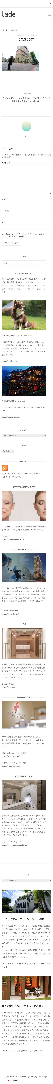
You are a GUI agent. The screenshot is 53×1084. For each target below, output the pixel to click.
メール (5, 211)
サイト (4, 223)
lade (26, 137)
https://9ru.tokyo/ (9, 687)
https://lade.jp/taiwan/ (11, 417)
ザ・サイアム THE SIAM (28, 939)
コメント (6, 163)
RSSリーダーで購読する (11, 477)
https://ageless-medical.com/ (14, 539)
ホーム (5, 30)
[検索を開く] (50, 4)
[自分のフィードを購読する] (5, 470)
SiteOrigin (43, 1077)
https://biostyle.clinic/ (11, 756)
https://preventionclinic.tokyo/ (15, 845)
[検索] (43, 262)
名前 (4, 199)
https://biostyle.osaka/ (11, 766)
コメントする (32, 35)
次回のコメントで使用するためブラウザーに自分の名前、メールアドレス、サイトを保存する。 (27, 235)
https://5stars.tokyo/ (10, 614)
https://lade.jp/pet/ (9, 361)
